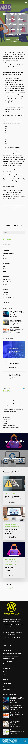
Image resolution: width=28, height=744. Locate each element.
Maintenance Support (8, 253)
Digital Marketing (7, 281)
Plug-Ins (5, 258)
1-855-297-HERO (7, 645)
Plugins (5, 284)
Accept (20, 740)
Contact (5, 677)
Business (5, 289)
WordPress (14, 9)
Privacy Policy (6, 689)
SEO (4, 255)
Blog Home (7, 239)
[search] (23, 2)
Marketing (5, 271)
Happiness (5, 261)
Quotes (5, 300)
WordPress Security (8, 658)
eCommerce (6, 263)
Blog (4, 266)
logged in (11, 588)
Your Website (6, 248)
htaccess (5, 292)
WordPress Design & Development (12, 653)
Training (5, 287)
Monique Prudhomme (11, 39)
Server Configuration (8, 297)
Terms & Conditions (8, 687)
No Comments (14, 41)
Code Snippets (7, 294)
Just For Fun (6, 302)
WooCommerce (7, 279)
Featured (5, 274)
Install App (5, 679)
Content (5, 268)
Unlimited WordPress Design (10, 656)
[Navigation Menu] (26, 2)
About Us (5, 671)
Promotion (6, 250)
